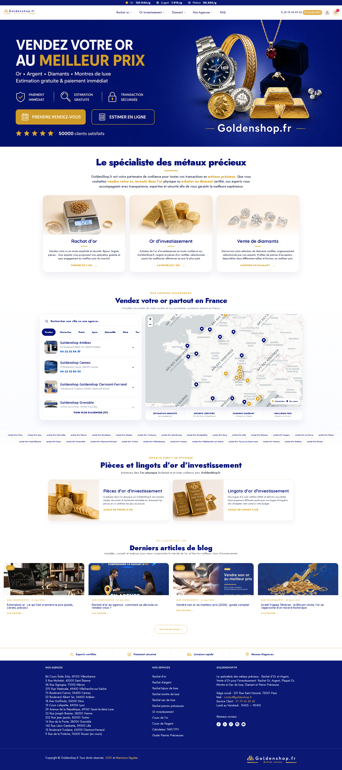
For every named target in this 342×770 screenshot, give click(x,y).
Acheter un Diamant (258, 265)
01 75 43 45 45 (293, 12)
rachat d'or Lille (239, 434)
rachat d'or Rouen (315, 441)
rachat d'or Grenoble (75, 441)
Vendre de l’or (84, 265)
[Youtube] (243, 724)
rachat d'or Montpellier (197, 434)
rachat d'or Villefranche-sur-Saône (208, 441)
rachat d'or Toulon (130, 441)
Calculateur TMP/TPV (165, 729)
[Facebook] (218, 724)
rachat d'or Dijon (53, 441)
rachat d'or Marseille (56, 434)
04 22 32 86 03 (70, 371)
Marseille (110, 332)
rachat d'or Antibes (293, 441)
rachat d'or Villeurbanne (154, 441)
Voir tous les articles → (171, 629)
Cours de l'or (160, 718)
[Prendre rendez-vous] (50, 117)
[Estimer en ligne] (123, 117)
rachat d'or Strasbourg (171, 434)
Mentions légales (127, 758)
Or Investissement (151, 12)
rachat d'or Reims (326, 434)
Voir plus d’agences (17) (90, 412)
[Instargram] (237, 724)
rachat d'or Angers (281, 434)
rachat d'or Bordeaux (101, 434)
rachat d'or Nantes (124, 434)
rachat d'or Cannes (178, 441)
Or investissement (162, 712)
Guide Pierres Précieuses (167, 735)
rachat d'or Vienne (271, 441)
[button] (240, 368)
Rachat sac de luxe (163, 700)
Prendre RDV (313, 12)
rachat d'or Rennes (259, 434)
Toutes (49, 332)
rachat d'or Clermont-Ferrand (103, 441)
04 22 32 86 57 (70, 351)
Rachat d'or (159, 676)
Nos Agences (202, 12)
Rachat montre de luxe (165, 694)
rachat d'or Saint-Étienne (30, 441)
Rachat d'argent (161, 682)
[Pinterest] (231, 724)
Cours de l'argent (162, 724)
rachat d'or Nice (220, 434)
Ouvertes (65, 332)
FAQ (223, 12)
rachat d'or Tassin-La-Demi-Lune (243, 441)
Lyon (94, 332)
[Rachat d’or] (84, 215)
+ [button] (150, 319)
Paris (82, 332)
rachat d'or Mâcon (79, 434)
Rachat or (123, 12)
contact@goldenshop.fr (238, 697)
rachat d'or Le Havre (304, 434)
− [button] (150, 324)
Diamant (178, 12)
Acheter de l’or (171, 265)
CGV (108, 758)
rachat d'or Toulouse (147, 434)
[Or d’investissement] (171, 215)
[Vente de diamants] (258, 215)
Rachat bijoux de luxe (165, 688)
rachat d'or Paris (15, 434)
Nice (125, 332)
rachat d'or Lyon (35, 434)
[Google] (225, 724)
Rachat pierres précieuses (168, 706)
